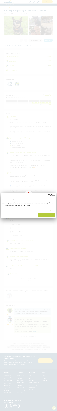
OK (46, 215)
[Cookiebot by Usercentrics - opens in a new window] (49, 195)
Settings (51, 210)
